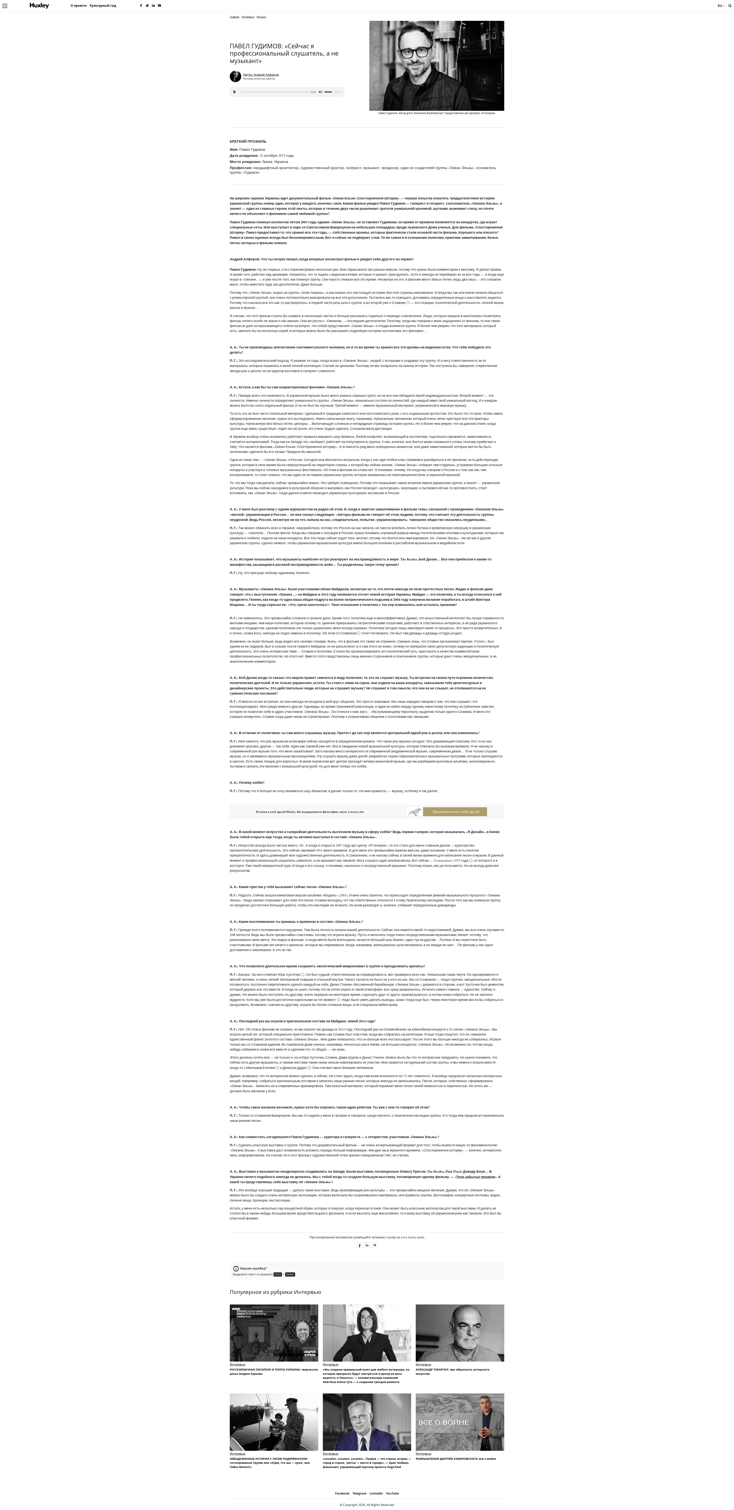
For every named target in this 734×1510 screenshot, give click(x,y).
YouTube (392, 1493)
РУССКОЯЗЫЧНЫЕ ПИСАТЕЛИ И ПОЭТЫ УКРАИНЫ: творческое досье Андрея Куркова (274, 1372)
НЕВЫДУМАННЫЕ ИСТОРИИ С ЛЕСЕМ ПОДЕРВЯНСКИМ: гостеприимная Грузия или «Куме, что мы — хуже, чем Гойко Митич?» (270, 1463)
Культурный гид (103, 5)
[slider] (274, 92)
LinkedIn (376, 1493)
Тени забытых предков (475, 1176)
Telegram (359, 1493)
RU (720, 6)
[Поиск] (730, 5)
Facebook (342, 1493)
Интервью (248, 17)
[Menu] (5, 5)
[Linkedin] (153, 5)
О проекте (79, 5)
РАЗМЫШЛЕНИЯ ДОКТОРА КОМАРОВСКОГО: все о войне (456, 1459)
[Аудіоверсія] (460, 1333)
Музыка (261, 17)
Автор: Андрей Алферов (261, 75)
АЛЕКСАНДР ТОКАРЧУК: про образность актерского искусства (453, 1372)
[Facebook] (141, 5)
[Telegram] (147, 5)
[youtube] (159, 5)
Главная (234, 17)
